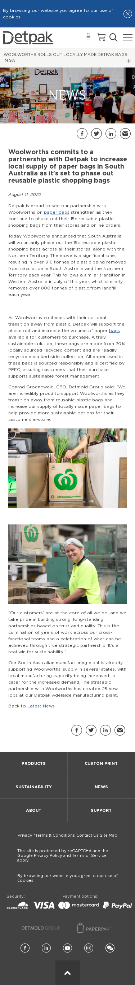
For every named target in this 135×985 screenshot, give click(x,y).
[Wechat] (109, 948)
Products (34, 764)
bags (114, 330)
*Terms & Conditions (54, 835)
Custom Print (101, 764)
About (33, 810)
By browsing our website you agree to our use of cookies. (67, 878)
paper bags (56, 212)
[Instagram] (88, 948)
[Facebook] (25, 948)
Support (101, 810)
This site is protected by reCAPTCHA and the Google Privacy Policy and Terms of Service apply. (62, 855)
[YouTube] (67, 948)
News (101, 787)
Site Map (108, 835)
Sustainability (33, 787)
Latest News (41, 706)
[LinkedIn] (46, 948)
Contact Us (87, 835)
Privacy (25, 835)
